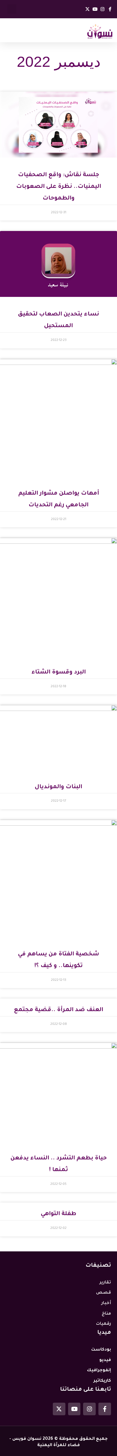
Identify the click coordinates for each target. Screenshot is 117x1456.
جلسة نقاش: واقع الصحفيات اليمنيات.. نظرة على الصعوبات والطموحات (58, 187)
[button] (11, 9)
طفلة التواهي (58, 1214)
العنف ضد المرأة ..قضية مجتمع (58, 1010)
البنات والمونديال (58, 787)
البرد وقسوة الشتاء (59, 672)
